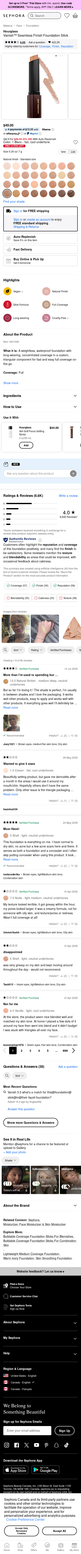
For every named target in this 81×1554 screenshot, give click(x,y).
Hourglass (10, 31)
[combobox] (44, 15)
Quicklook (10, 437)
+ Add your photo (14, 1152)
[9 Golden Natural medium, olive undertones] (61, 175)
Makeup (7, 25)
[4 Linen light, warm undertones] (52, 166)
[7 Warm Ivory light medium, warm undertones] (34, 175)
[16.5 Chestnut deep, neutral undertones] (61, 193)
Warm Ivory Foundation (18, 1258)
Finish (55, 46)
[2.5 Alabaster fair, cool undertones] (25, 166)
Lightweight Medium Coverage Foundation (31, 1254)
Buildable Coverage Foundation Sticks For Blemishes (38, 1236)
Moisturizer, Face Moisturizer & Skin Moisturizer (34, 1224)
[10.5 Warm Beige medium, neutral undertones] (25, 184)
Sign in (18, 219)
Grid (63, 151)
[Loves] (67, 15)
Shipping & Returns (26, 226)
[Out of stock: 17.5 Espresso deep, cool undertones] (71, 193)
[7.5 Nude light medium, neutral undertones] (43, 175)
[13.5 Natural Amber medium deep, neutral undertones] (71, 184)
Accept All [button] (59, 1531)
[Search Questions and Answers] (7, 1075)
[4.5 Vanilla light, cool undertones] (61, 166)
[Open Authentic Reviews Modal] (40, 540)
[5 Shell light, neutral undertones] (71, 166)
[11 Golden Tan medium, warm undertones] (43, 184)
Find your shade (14, 201)
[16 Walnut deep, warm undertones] (52, 193)
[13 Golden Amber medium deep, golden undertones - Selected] (7, 193)
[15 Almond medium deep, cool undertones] (43, 193)
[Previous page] (4, 1050)
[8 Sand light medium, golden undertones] (52, 175)
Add (26, 445)
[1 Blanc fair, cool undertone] (7, 166)
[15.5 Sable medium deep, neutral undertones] (16, 193)
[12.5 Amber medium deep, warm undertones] (61, 184)
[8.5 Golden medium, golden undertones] (71, 175)
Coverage (44, 46)
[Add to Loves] (75, 142)
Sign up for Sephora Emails (22, 1422)
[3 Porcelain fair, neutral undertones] (34, 166)
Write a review (68, 496)
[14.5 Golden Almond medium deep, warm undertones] (34, 193)
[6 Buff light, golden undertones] (16, 175)
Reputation (67, 46)
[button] (4, 1520)
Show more (10, 383)
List (73, 151)
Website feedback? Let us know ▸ (40, 1271)
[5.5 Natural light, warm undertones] (7, 175)
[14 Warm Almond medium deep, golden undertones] (25, 193)
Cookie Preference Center (25, 1519)
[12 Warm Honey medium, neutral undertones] (34, 184)
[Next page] (73, 1050)
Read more (10, 707)
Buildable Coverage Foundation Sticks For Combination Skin (40, 1243)
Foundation (32, 25)
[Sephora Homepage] (14, 15)
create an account (38, 219)
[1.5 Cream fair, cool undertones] (16, 166)
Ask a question (37, 42)
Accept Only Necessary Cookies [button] (22, 1531)
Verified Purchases (60, 650)
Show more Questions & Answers (30, 1122)
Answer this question (21, 1109)
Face (19, 25)
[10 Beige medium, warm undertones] (16, 184)
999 (65, 1050)
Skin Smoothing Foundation (54, 1258)
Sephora (33, 1220)
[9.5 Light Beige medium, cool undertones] (7, 184)
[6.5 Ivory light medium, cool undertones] (25, 175)
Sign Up (64, 1431)
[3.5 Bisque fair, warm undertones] (43, 166)
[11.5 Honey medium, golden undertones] (52, 184)
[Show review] (16, 629)
